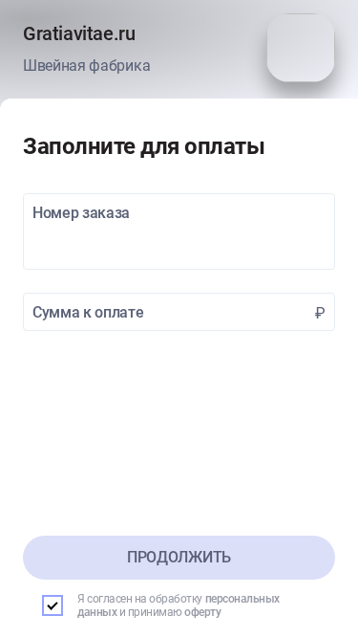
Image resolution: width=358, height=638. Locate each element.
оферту (202, 612)
